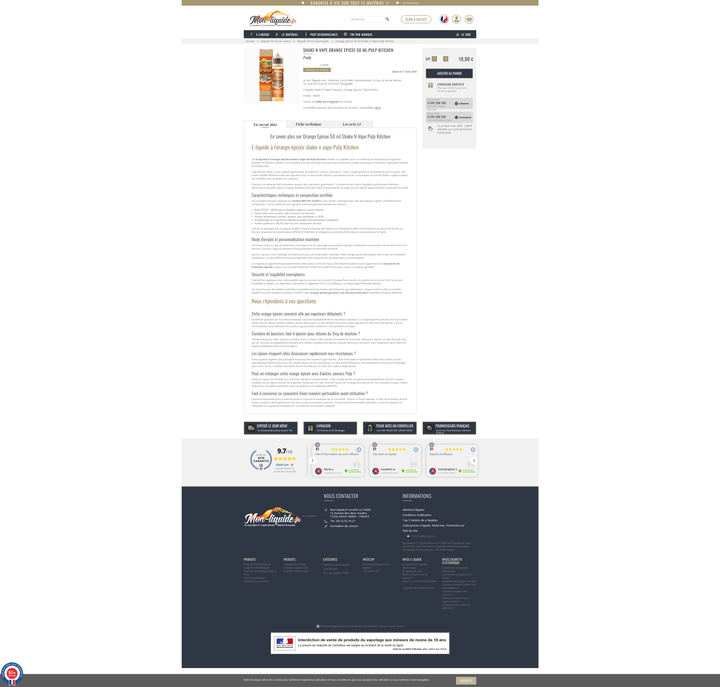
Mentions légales (413, 509)
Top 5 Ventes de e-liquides (420, 520)
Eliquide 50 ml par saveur (276, 41)
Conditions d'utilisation (417, 515)
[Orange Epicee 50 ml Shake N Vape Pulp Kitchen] (271, 75)
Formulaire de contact (344, 526)
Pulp (257, 228)
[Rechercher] (387, 20)
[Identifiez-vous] (456, 19)
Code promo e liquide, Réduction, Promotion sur (434, 525)
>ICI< (377, 107)
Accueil (250, 41)
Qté (428, 59)
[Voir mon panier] (469, 19)
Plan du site (410, 530)
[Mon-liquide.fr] (270, 18)
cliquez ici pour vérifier (391, 626)
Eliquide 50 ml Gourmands (313, 41)
